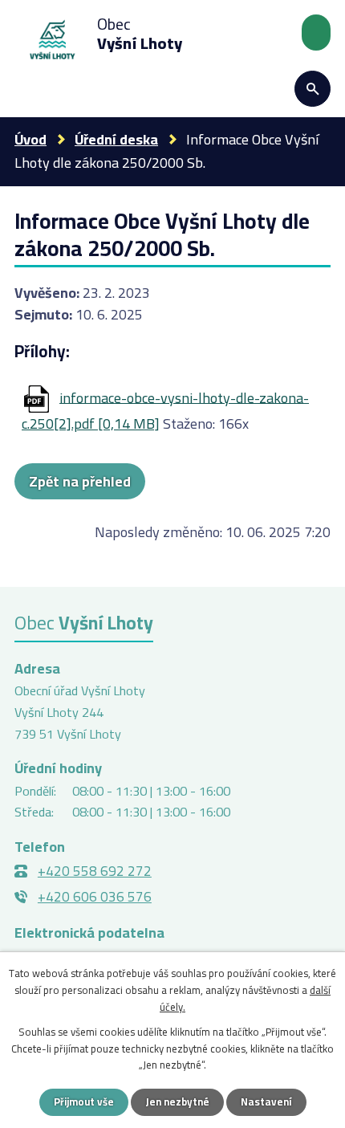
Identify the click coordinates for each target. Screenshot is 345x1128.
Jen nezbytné (177, 1101)
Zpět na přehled (80, 481)
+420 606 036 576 (95, 897)
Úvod (30, 139)
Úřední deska (116, 139)
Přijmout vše (84, 1101)
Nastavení (266, 1101)
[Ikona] (312, 89)
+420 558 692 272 (95, 871)
